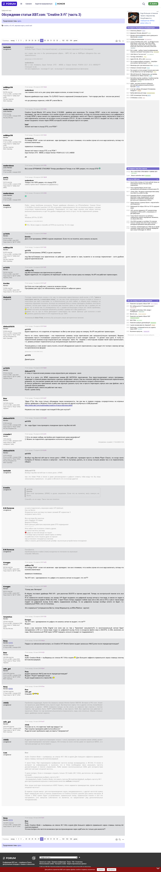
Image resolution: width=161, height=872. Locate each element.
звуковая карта (20, 25)
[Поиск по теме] (119, 41)
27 (38, 41)
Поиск (69, 862)
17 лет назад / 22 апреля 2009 (35, 562)
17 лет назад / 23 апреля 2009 (35, 586)
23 (26, 41)
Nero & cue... (134, 314)
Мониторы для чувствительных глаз (141, 65)
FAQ (73, 862)
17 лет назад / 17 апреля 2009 (35, 450)
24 (29, 41)
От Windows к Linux (136, 98)
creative (6, 25)
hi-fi (13, 25)
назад (12, 41)
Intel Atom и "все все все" (138, 54)
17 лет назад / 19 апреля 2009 (112, 508)
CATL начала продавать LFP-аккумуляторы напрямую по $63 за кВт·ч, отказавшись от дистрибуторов (143, 212)
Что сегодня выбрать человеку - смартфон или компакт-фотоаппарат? (143, 62)
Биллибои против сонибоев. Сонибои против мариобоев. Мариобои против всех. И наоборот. (144, 79)
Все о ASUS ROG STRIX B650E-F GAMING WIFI (144, 171)
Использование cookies (46, 864)
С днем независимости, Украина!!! (140, 325)
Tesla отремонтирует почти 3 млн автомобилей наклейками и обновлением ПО (144, 188)
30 (48, 41)
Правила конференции (59, 862)
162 (63, 41)
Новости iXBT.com (134, 179)
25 (32, 41)
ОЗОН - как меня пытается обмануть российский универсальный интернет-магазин (142, 85)
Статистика (79, 862)
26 (35, 41)
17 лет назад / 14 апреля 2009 (112, 205)
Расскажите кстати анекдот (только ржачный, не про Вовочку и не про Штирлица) (144, 71)
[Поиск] (144, 4)
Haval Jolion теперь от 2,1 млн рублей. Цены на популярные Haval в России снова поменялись (144, 183)
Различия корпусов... (136, 331)
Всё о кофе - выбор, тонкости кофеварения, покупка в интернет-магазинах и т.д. (144, 51)
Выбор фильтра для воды (138, 93)
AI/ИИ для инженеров (137, 39)
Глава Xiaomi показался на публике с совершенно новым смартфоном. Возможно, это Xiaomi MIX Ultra (144, 217)
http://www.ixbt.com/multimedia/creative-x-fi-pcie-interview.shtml (48, 405)
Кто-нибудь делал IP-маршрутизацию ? (142, 306)
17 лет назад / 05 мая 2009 (34, 818)
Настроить (111, 869)
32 (54, 41)
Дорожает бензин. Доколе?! (139, 33)
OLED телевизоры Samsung (138, 95)
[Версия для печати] (116, 41)
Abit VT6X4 (133, 320)
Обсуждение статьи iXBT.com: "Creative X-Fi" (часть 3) (41, 14)
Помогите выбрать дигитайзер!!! (140, 322)
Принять (101, 869)
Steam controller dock (137, 175)
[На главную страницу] (9, 4)
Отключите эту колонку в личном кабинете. (141, 335)
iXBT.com (43, 866)
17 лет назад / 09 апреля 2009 (112, 47)
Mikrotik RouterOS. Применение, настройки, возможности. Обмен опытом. (143, 74)
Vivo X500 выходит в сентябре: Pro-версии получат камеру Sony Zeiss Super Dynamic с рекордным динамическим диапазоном (143, 223)
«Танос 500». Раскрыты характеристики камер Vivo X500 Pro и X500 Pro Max (144, 192)
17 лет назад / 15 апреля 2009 (112, 297)
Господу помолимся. (136, 56)
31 (51, 41)
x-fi (10, 25)
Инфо (121, 87)
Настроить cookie (60, 864)
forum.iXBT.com (81, 866)
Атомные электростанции (138, 68)
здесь (19, 21)
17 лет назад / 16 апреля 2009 (36, 418)
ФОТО (39, 514)
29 (45, 41)
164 (71, 41)
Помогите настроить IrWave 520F (140, 303)
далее (75, 41)
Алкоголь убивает (136, 30)
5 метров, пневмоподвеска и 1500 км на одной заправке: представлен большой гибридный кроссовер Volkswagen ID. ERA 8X (144, 228)
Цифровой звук (6, 10)
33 (57, 41)
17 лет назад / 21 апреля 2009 (112, 550)
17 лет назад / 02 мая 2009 (35, 640)
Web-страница (7, 101)
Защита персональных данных (76, 864)
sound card (28, 25)
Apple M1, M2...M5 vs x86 (137, 59)
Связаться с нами (45, 862)
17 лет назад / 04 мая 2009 (113, 703)
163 (67, 41)
